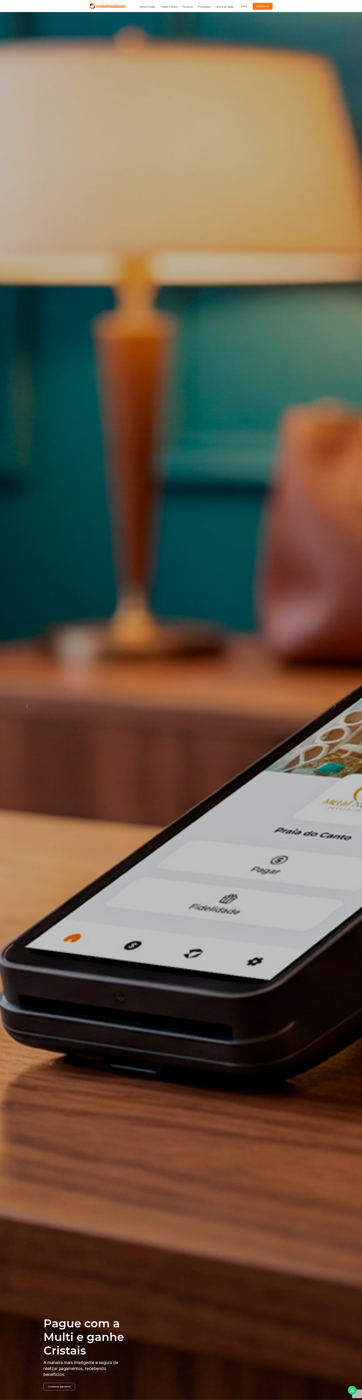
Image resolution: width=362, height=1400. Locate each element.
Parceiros (188, 6)
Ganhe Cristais (147, 6)
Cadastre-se (262, 6)
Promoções (204, 6)
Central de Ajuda (224, 6)
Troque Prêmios (168, 6)
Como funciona (57, 1386)
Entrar (244, 6)
